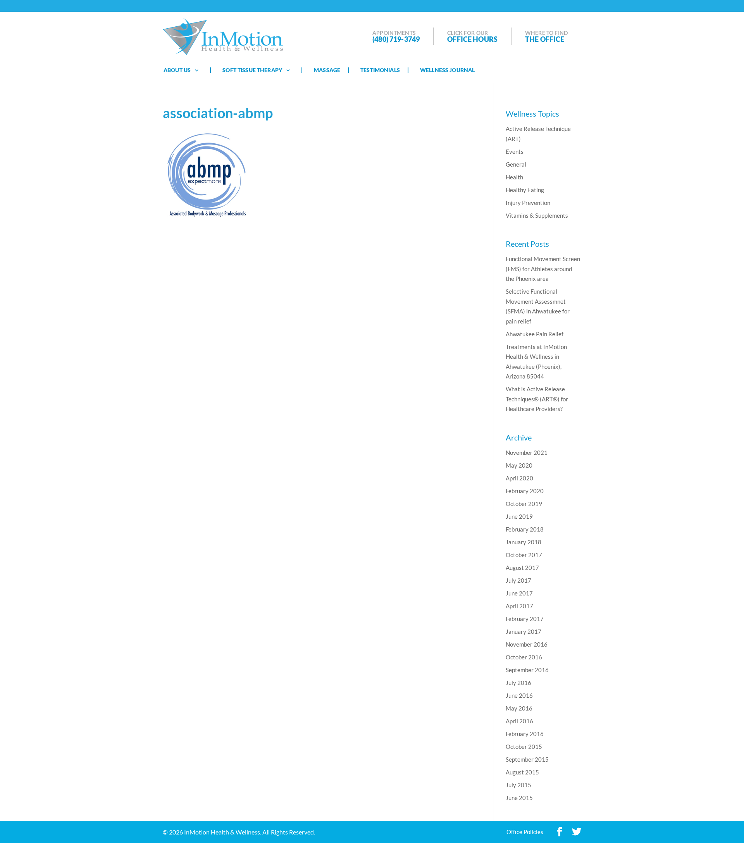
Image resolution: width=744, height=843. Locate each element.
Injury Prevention (528, 202)
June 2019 (519, 516)
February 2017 (525, 618)
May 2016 (519, 708)
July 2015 (518, 784)
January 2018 (523, 541)
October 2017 (524, 554)
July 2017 (518, 580)
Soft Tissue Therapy (252, 70)
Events (515, 151)
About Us (177, 70)
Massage (327, 70)
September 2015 (527, 759)
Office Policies (524, 831)
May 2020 (519, 465)
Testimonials (380, 70)
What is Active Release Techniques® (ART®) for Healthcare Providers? (537, 398)
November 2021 (527, 452)
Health (514, 177)
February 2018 (525, 529)
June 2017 (519, 593)
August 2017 (522, 567)
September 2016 (527, 669)
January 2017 (523, 631)
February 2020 (525, 490)
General (516, 164)
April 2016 (519, 720)
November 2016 (527, 644)
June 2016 (519, 695)
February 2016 (525, 733)
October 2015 (524, 746)
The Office (545, 39)
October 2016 (524, 657)
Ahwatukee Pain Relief (534, 333)
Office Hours (472, 39)
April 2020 (519, 478)
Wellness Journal (447, 70)
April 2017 (519, 605)
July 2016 (518, 682)
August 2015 (522, 772)
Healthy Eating (525, 189)
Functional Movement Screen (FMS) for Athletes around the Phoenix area (543, 268)
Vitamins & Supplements (537, 215)
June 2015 (519, 797)
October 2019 (524, 503)
